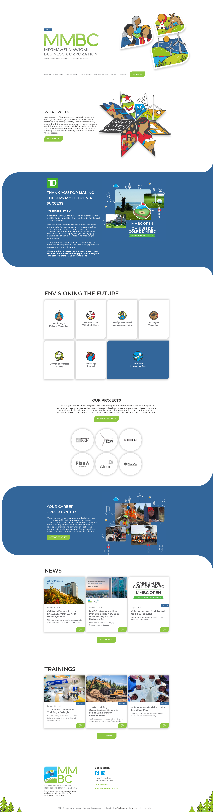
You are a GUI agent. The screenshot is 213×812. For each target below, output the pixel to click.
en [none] (204, 810)
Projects (58, 74)
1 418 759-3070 (102, 784)
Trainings (86, 74)
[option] (208, 810)
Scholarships (101, 74)
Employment (72, 74)
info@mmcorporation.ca (106, 788)
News (113, 74)
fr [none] (209, 810)
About (47, 74)
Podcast (123, 74)
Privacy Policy (146, 808)
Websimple (122, 808)
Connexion (133, 808)
